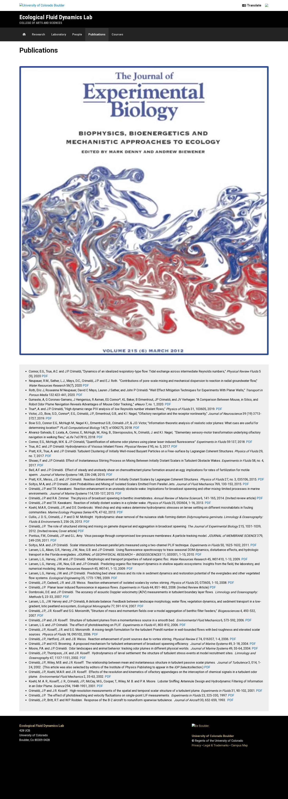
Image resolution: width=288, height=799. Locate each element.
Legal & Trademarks (216, 745)
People (77, 34)
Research (38, 34)
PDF (45, 376)
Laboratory (58, 34)
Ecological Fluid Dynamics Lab (55, 17)
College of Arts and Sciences (40, 23)
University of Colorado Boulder (213, 736)
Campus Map (239, 745)
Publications (96, 34)
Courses (117, 34)
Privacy (196, 745)
